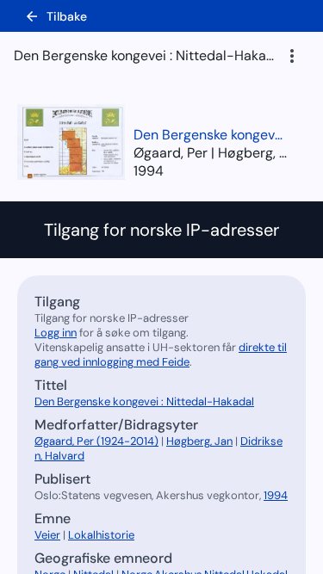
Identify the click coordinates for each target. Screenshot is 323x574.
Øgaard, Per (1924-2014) (96, 441)
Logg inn (55, 332)
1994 (149, 171)
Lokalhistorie (101, 535)
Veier (47, 535)
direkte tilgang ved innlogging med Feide (160, 354)
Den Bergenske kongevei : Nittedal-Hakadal (211, 135)
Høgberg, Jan (199, 441)
